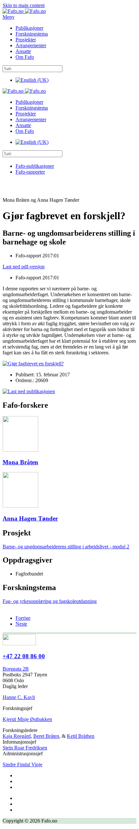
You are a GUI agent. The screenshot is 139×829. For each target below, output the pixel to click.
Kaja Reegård (17, 736)
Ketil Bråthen (80, 736)
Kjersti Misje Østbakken (27, 719)
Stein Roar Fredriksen (25, 747)
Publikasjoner (29, 28)
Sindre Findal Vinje (22, 764)
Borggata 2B (16, 669)
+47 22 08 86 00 (24, 656)
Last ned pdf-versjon (24, 266)
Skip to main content (24, 5)
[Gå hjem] (24, 11)
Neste (21, 624)
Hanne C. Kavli (19, 697)
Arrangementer (31, 45)
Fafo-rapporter (30, 172)
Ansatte (23, 51)
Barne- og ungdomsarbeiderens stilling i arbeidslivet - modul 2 (66, 546)
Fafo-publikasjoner (35, 166)
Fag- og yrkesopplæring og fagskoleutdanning (50, 601)
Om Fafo (25, 57)
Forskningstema (32, 34)
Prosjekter (26, 39)
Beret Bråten (46, 736)
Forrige (23, 618)
